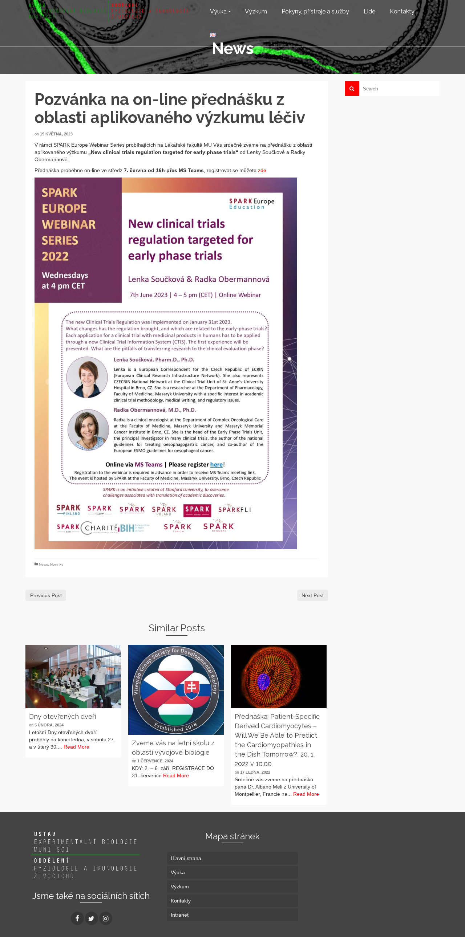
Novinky (56, 564)
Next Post (313, 595)
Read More (76, 747)
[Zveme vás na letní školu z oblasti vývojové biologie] (176, 690)
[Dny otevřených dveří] (73, 676)
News (43, 564)
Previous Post (46, 595)
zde (262, 170)
